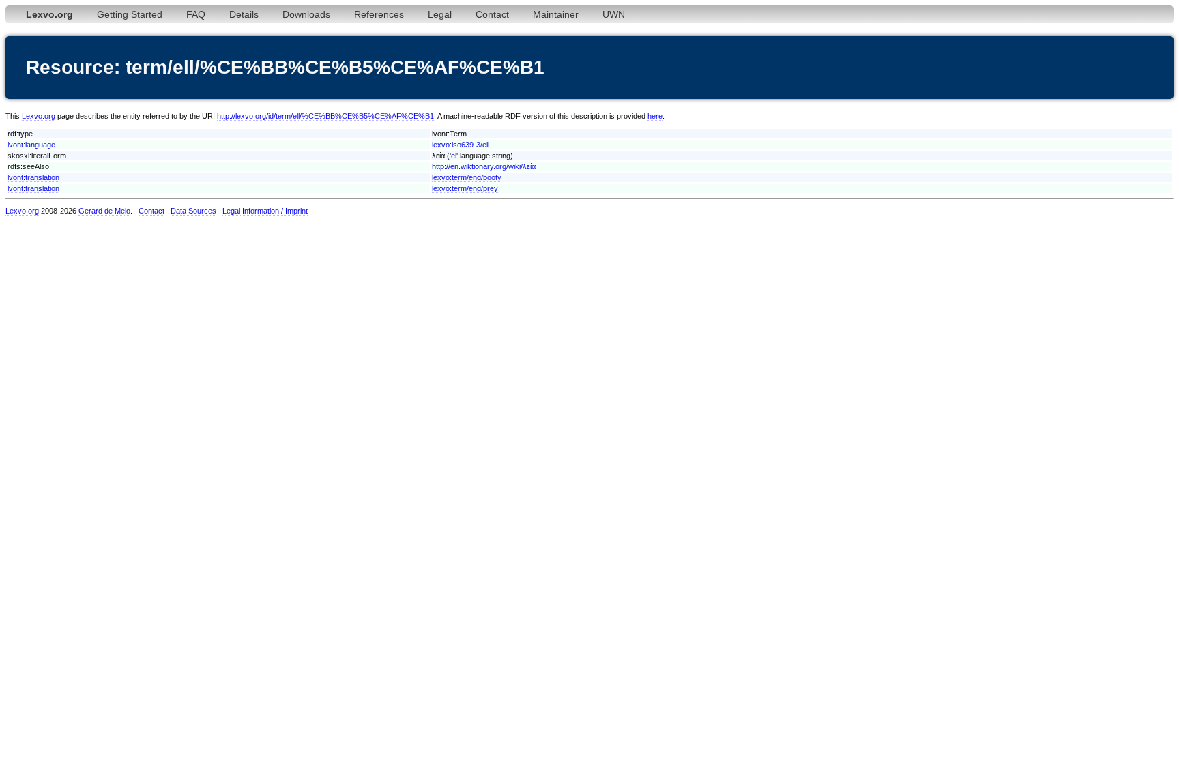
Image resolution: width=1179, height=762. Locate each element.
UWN (613, 14)
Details (244, 14)
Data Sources (193, 211)
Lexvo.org (38, 116)
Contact (492, 14)
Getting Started (129, 14)
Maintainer (556, 14)
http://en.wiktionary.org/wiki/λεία (484, 166)
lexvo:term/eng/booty (466, 177)
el (453, 155)
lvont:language (31, 145)
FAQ (195, 14)
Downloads (306, 14)
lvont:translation (33, 177)
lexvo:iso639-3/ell (460, 145)
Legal (440, 14)
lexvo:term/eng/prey (465, 188)
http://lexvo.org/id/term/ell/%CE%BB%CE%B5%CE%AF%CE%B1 (325, 116)
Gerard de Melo (104, 211)
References (379, 14)
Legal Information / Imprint (265, 211)
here (655, 116)
